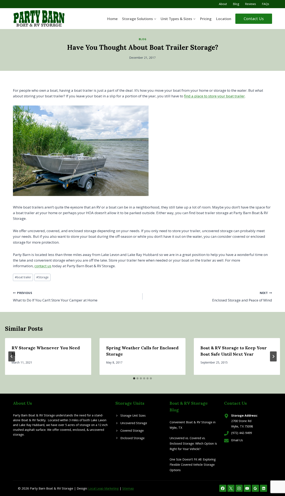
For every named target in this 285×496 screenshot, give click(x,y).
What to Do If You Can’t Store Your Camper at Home (55, 297)
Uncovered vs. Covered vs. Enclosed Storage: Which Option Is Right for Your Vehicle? (193, 443)
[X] (231, 488)
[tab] (134, 378)
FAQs (265, 4)
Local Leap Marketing (103, 488)
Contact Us (254, 18)
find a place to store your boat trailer (214, 96)
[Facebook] (222, 488)
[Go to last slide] (11, 356)
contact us (42, 265)
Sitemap (128, 488)
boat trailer (23, 277)
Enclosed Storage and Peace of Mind (242, 297)
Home (112, 18)
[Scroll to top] (274, 479)
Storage (42, 277)
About (223, 4)
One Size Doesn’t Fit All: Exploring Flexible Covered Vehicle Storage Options (193, 464)
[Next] (273, 356)
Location (223, 18)
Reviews (250, 4)
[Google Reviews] (255, 488)
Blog (236, 4)
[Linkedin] (263, 488)
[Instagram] (239, 488)
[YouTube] (247, 488)
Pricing (206, 18)
